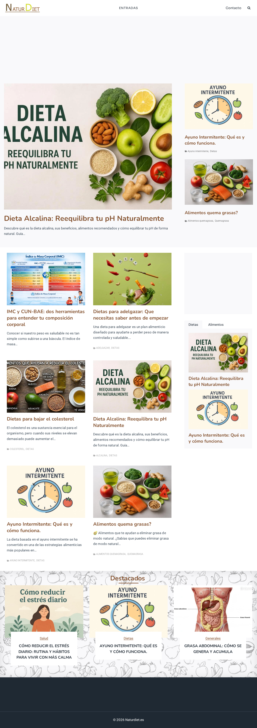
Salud (44, 638)
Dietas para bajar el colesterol (40, 419)
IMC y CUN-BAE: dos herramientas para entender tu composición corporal (46, 318)
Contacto (233, 8)
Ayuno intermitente (198, 151)
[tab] (193, 325)
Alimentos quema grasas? (211, 213)
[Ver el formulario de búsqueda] (249, 8)
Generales (213, 638)
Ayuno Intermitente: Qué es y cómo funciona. (215, 140)
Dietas (213, 151)
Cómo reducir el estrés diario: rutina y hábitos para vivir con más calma (44, 651)
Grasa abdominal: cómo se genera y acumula (213, 648)
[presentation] (88, 146)
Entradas (128, 8)
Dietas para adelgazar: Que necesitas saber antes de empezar (130, 314)
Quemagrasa (222, 220)
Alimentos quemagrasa (200, 220)
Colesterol (17, 449)
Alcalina (101, 455)
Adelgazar (103, 348)
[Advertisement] (128, 46)
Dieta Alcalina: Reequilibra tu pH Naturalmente (84, 219)
